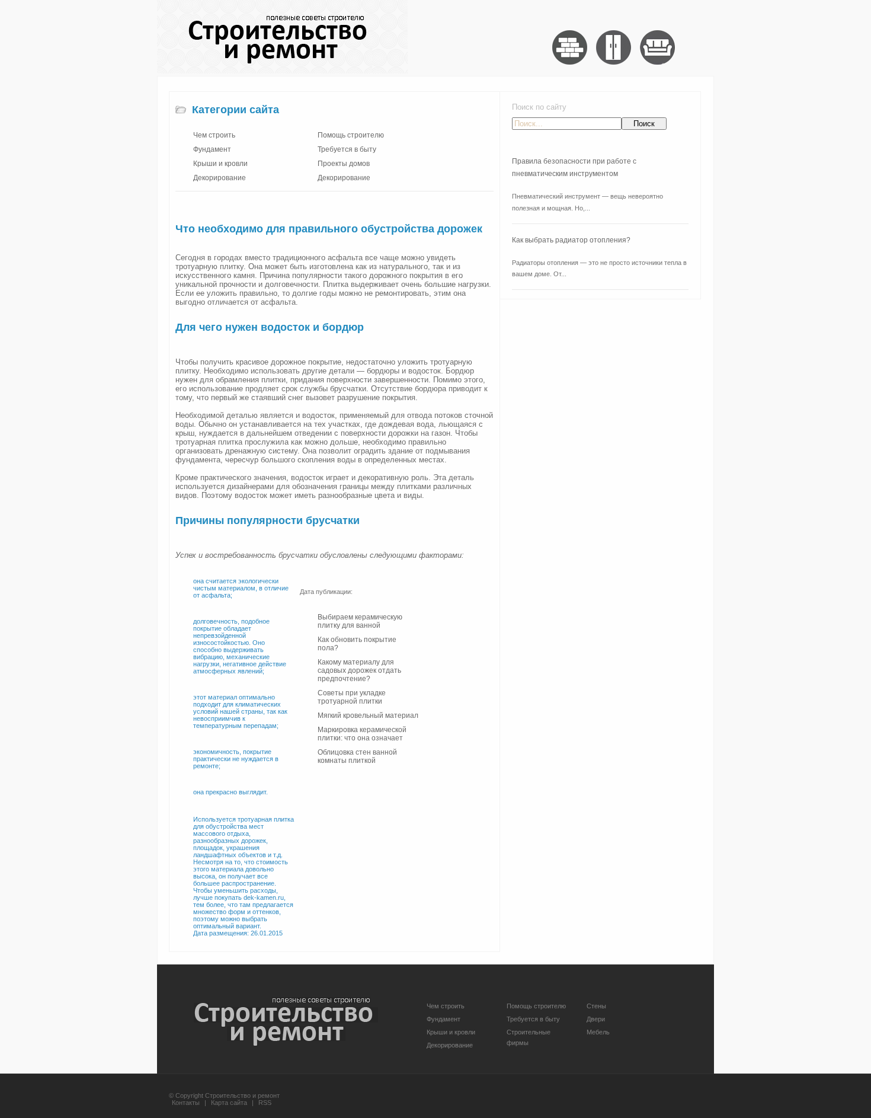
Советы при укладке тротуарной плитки (352, 697)
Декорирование (219, 178)
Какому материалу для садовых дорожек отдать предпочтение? (359, 670)
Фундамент (212, 149)
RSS (264, 1102)
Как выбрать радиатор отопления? (571, 240)
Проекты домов (344, 163)
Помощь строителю (351, 135)
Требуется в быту (347, 149)
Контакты (186, 1102)
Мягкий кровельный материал (368, 715)
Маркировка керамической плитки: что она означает (362, 734)
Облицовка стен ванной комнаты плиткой (357, 756)
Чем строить (214, 135)
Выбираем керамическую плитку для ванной (360, 621)
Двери (596, 1019)
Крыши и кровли (220, 163)
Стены (596, 1006)
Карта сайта (229, 1102)
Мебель (598, 1032)
